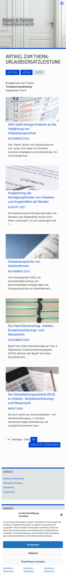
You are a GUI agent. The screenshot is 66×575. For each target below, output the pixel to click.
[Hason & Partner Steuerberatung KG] (18, 22)
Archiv (26, 72)
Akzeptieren (33, 544)
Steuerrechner (9, 492)
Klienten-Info (9, 487)
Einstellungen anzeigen (33, 561)
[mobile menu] (61, 3)
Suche (39, 72)
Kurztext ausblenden (44, 444)
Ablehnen (33, 553)
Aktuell (13, 72)
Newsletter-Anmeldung (13, 483)
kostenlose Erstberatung (14, 479)
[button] (61, 514)
